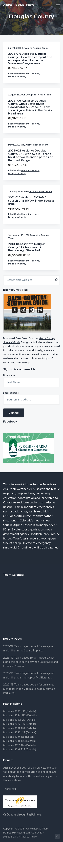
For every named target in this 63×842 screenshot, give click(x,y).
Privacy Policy (29, 837)
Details (31, 732)
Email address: (11, 393)
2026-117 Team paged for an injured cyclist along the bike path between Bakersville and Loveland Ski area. (30, 662)
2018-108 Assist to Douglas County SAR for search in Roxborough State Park (27, 247)
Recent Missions (30, 73)
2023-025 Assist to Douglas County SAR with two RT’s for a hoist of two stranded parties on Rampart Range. (30, 155)
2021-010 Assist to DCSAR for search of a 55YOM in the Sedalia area (31, 200)
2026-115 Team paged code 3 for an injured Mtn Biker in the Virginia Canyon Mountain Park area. (29, 688)
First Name (9, 375)
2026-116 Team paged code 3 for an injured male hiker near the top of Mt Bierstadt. (28, 675)
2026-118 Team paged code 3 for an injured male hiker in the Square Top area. (28, 648)
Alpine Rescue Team (18, 4)
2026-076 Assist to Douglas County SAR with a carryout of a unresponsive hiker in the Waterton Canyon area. (30, 58)
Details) (31, 711)
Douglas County (17, 76)
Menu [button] (54, 5)
